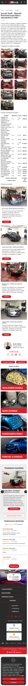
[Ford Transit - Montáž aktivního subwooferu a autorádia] (14, 196)
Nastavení (13, 679)
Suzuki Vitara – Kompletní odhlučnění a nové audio (11, 491)
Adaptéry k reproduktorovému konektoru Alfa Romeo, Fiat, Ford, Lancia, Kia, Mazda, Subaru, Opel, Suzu (6, 127)
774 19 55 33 (15, 608)
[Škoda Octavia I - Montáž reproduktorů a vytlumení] (14, 272)
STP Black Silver (5, 173)
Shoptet (11, 652)
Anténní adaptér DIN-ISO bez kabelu (5, 135)
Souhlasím (13, 682)
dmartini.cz (18, 652)
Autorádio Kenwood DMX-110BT (5, 143)
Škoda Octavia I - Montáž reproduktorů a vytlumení (12, 284)
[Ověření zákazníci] (14, 636)
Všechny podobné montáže (14, 515)
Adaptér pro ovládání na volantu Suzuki (5, 118)
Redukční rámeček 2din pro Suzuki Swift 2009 (6, 163)
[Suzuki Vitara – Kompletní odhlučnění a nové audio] (14, 480)
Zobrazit (6, 222)
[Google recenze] (14, 627)
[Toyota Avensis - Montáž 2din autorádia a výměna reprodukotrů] (14, 310)
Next (25, 491)
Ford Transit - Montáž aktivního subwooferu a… (13, 208)
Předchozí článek (8, 362)
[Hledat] (2, 2)
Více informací (14, 509)
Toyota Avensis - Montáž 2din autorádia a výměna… (12, 322)
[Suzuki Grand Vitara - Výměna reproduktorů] (14, 235)
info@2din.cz (15, 611)
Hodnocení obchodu (14, 521)
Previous (2, 491)
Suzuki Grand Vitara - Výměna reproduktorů (13, 247)
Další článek (21, 362)
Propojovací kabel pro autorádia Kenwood (6, 158)
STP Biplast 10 (5, 170)
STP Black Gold (5, 171)
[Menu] (24, 2)
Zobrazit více (14, 566)
